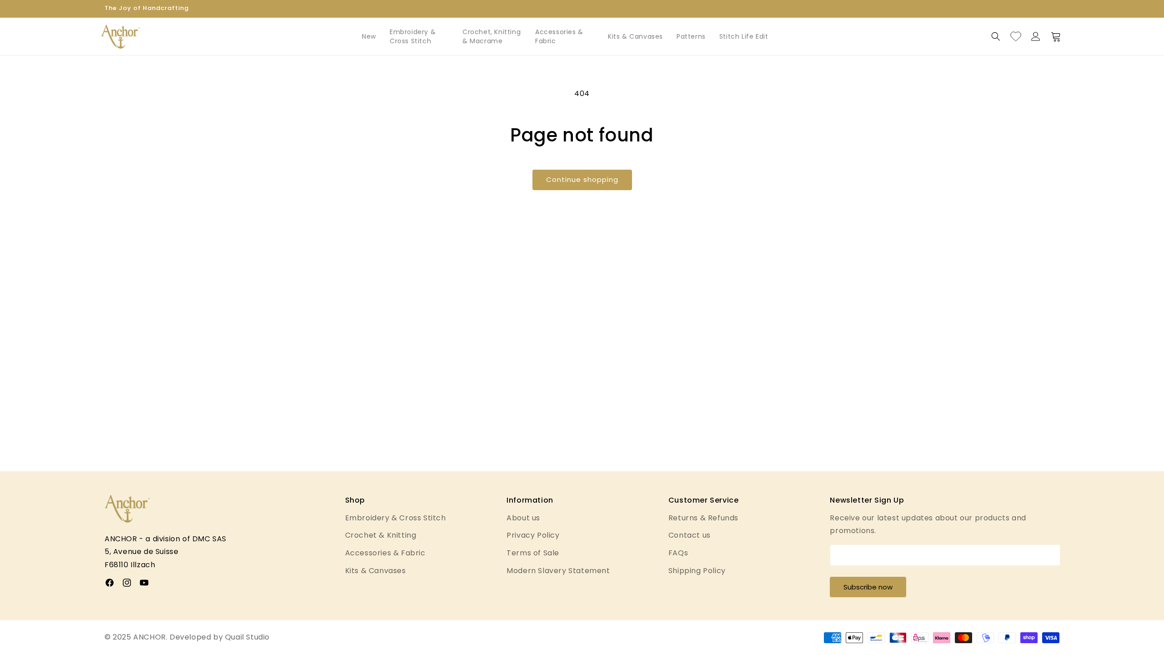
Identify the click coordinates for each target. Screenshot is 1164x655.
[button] (996, 36)
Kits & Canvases (635, 36)
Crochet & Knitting (380, 535)
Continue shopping (582, 179)
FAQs (678, 553)
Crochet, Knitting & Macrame (491, 36)
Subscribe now (868, 587)
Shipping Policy (697, 570)
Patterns (691, 36)
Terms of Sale (533, 553)
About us (523, 518)
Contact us (689, 535)
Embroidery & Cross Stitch (413, 36)
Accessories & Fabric (559, 36)
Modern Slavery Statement (558, 570)
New (369, 36)
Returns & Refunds (703, 518)
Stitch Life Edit (743, 36)
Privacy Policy (533, 535)
